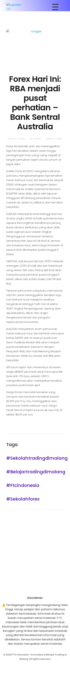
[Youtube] (35, 589)
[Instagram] (25, 589)
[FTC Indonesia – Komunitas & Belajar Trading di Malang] (15, 7)
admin (37, 138)
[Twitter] (44, 589)
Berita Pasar (54, 138)
